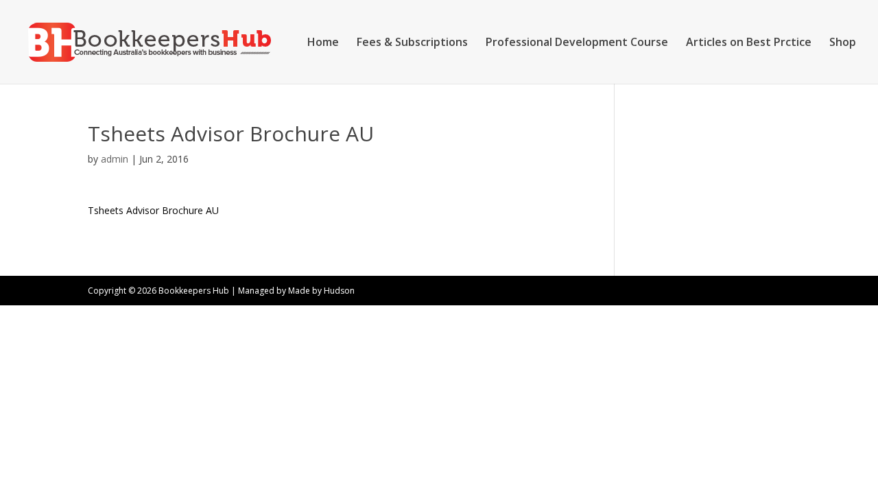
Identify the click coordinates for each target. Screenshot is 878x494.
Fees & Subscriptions (412, 43)
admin (114, 158)
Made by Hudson (321, 290)
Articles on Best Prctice (748, 43)
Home (323, 43)
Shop (842, 43)
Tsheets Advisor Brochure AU (153, 210)
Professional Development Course (577, 43)
